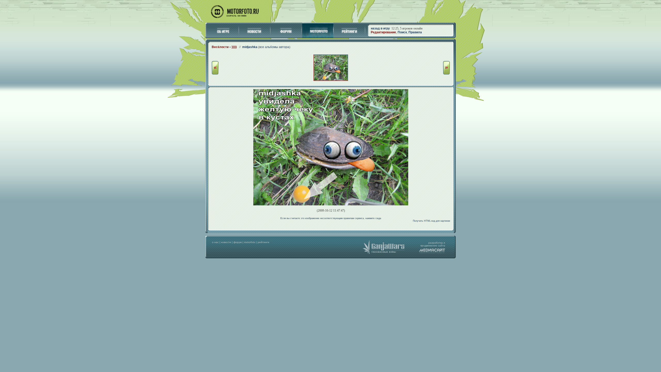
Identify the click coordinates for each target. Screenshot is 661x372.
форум (237, 242)
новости (226, 242)
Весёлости (220, 47)
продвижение (428, 245)
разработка (435, 242)
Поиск (402, 32)
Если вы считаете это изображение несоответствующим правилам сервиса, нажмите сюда (330, 218)
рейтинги (263, 242)
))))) (234, 47)
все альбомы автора (274, 47)
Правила (415, 32)
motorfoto (249, 242)
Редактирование (383, 32)
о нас (215, 242)
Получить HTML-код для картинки (431, 221)
